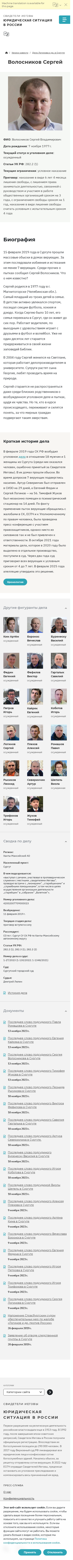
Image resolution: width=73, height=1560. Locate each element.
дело (22, 456)
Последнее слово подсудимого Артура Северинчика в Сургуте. (35, 1137)
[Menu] (64, 19)
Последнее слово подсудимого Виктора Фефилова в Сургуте (36, 1105)
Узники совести (20, 52)
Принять (30, 1552)
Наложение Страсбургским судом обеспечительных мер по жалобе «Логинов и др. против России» (31, 1319)
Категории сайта (18, 1392)
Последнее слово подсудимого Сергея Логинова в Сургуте (35, 1301)
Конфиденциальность (18, 1498)
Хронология (15, 582)
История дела (17, 993)
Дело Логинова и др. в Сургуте (48, 52)
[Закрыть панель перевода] (66, 4)
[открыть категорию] (50, 1392)
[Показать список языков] (57, 4)
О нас (7, 1492)
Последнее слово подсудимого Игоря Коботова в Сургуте (34, 1170)
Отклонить (55, 1552)
